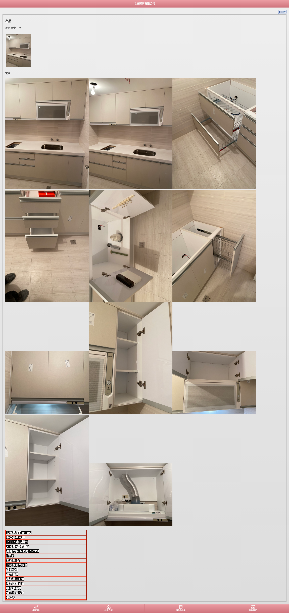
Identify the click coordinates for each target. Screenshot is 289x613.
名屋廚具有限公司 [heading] (144, 3)
